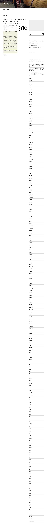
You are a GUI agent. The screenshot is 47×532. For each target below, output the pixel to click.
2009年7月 (30, 273)
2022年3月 (30, 85)
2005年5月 (30, 359)
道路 (30, 497)
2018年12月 (31, 118)
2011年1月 (30, 242)
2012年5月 (30, 216)
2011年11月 (31, 226)
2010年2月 (30, 261)
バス (30, 397)
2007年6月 (30, 316)
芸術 (30, 490)
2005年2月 (30, 364)
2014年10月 (31, 178)
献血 (30, 471)
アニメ (30, 380)
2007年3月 (30, 321)
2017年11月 (31, 132)
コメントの (31, 519)
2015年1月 (30, 173)
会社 (30, 411)
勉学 (30, 416)
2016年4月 (30, 151)
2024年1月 (30, 82)
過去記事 (8, 9)
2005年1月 (30, 366)
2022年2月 (30, 87)
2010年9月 (30, 249)
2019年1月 (30, 116)
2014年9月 (30, 180)
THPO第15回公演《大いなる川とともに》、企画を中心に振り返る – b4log (36, 69)
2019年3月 (30, 113)
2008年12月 (31, 285)
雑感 (30, 502)
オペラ (30, 385)
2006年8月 (30, 333)
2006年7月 (30, 335)
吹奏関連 (30, 423)
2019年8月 (30, 108)
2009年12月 (31, 264)
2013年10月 (31, 197)
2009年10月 (31, 268)
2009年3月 (30, 280)
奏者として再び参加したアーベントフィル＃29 (36, 47)
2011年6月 (30, 233)
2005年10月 (31, 350)
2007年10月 (31, 309)
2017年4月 (30, 135)
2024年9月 (30, 80)
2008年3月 (30, 300)
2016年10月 (31, 142)
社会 (30, 478)
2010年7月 (30, 252)
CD (29, 373)
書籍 (30, 459)
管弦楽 (30, 481)
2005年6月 (30, 357)
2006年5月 (30, 338)
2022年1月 (30, 89)
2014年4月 (30, 187)
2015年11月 (31, 159)
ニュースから (31, 395)
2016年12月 (31, 140)
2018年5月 (30, 125)
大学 (30, 433)
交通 (30, 409)
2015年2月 (30, 171)
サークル (30, 390)
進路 (30, 495)
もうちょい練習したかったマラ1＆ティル (35, 64)
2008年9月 (30, 290)
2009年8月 (30, 271)
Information (13, 9)
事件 (30, 407)
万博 (30, 402)
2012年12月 (31, 211)
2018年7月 (30, 123)
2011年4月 (30, 237)
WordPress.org (31, 521)
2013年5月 (30, 204)
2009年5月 (30, 276)
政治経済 (30, 447)
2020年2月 (30, 104)
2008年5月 (30, 297)
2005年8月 (30, 354)
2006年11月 (31, 328)
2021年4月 (30, 94)
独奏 (30, 469)
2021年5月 (30, 92)
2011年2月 (30, 240)
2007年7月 (30, 314)
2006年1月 (30, 345)
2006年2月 (30, 343)
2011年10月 (31, 228)
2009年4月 (30, 278)
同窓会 (30, 419)
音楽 (30, 507)
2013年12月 (31, 194)
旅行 (30, 450)
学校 (30, 435)
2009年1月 (30, 283)
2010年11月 (31, 245)
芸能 (30, 488)
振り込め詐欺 (31, 443)
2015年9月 (30, 161)
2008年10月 (31, 288)
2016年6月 (30, 147)
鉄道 (30, 500)
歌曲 (30, 462)
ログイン (30, 516)
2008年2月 (30, 302)
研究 (30, 476)
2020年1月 (30, 106)
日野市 (30, 454)
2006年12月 (31, 326)
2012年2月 (30, 221)
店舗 (30, 442)
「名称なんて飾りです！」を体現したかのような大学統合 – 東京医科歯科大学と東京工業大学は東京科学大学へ (36, 41)
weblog (30, 378)
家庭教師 (30, 438)
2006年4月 (30, 340)
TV (29, 376)
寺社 (30, 440)
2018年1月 (30, 128)
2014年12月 (31, 175)
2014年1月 (30, 192)
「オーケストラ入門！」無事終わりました (35, 60)
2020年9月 (30, 97)
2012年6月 (30, 214)
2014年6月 (30, 183)
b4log (5, 3)
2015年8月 (30, 163)
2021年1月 (30, 96)
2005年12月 (31, 347)
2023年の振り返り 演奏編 (33, 45)
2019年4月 (30, 111)
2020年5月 (30, 101)
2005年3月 (30, 362)
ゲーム (30, 388)
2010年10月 (31, 247)
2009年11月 (31, 266)
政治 (30, 445)
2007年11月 (31, 307)
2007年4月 (30, 319)
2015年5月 (30, 166)
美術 (30, 483)
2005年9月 (30, 352)
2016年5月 (30, 149)
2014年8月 (30, 182)
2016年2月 (30, 154)
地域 (30, 431)
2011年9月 (30, 230)
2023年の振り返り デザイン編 (33, 43)
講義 (30, 493)
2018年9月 (30, 120)
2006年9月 (30, 331)
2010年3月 (30, 259)
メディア (30, 400)
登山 (30, 474)
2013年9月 (30, 199)
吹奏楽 (30, 421)
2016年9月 (30, 144)
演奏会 (30, 466)
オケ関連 (30, 383)
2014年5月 (30, 185)
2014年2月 (30, 190)
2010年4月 (30, 257)
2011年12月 (31, 225)
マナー (30, 399)
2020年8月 (30, 99)
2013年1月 (30, 209)
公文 (30, 414)
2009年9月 (30, 269)
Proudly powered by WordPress (9, 529)
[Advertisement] (36, 25)
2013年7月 (30, 202)
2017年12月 (31, 130)
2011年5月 (30, 235)
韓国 (30, 505)
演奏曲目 (4, 9)
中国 (30, 404)
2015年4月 (30, 168)
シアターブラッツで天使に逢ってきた (34, 68)
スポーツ (30, 392)
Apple (30, 371)
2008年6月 (30, 295)
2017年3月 (30, 137)
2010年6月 (30, 254)
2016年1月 (30, 156)
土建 (30, 428)
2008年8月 (30, 292)
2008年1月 (30, 304)
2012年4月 (30, 218)
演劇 (30, 464)
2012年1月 (30, 223)
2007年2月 (30, 323)
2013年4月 (30, 206)
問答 (30, 426)
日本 (30, 452)
